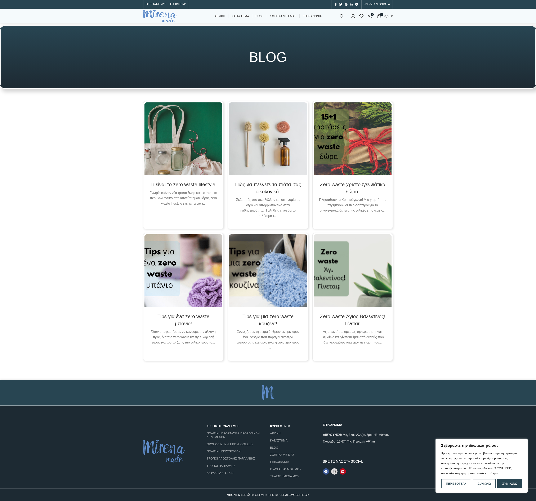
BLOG (274, 447)
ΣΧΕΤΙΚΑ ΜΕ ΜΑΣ (282, 454)
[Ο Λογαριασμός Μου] (353, 16)
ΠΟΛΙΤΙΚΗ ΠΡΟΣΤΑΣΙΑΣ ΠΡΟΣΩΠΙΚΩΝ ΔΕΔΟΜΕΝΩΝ (233, 435)
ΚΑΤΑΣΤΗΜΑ (278, 440)
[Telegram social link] (356, 4)
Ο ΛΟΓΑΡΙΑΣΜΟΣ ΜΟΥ (285, 469)
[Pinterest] (343, 471)
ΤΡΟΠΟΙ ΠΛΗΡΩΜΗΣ (221, 465)
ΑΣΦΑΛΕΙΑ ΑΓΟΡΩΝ (220, 473)
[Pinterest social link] (346, 4)
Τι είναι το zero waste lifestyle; (183, 184)
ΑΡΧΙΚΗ (275, 433)
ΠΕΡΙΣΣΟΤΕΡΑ (456, 483)
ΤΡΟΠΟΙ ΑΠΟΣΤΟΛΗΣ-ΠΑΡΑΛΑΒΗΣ (231, 458)
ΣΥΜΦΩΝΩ (509, 483)
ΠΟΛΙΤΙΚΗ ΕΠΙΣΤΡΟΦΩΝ (224, 451)
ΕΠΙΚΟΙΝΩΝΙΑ (279, 462)
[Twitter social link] (340, 4)
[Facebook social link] (336, 4)
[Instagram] (334, 471)
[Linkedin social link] (351, 4)
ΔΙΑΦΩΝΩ (484, 483)
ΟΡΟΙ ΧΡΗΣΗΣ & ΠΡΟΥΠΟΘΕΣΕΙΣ (230, 444)
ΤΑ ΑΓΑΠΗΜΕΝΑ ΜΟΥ (284, 476)
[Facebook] (326, 471)
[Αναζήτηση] (342, 16)
